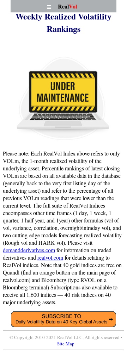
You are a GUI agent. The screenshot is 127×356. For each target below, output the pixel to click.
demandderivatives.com (29, 250)
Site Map (65, 343)
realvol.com (50, 257)
